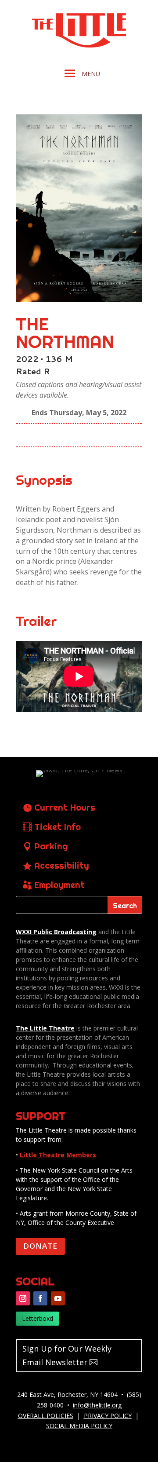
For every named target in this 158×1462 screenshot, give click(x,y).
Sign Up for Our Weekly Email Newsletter (66, 1355)
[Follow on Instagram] (23, 1298)
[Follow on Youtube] (58, 1298)
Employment (59, 884)
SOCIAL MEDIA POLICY (79, 1426)
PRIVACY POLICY (108, 1415)
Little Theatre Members (58, 1155)
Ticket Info (57, 826)
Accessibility (61, 865)
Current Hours (64, 807)
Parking (51, 846)
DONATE (40, 1246)
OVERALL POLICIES (45, 1415)
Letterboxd (37, 1318)
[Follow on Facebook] (40, 1298)
